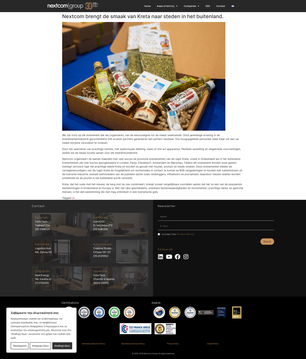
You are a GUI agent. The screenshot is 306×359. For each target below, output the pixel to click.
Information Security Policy (93, 343)
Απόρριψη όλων (40, 345)
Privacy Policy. (186, 234)
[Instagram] (186, 256)
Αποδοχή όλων (62, 345)
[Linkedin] (160, 256)
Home (147, 5)
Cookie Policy (213, 343)
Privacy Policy (173, 343)
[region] (41, 330)
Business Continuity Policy (133, 343)
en (73, 197)
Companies (190, 5)
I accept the (178, 234)
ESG (208, 5)
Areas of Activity (166, 5)
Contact (220, 5)
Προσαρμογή (19, 345)
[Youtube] (169, 256)
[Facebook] (177, 256)
